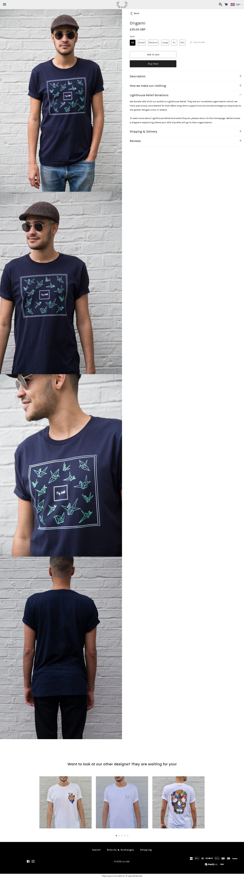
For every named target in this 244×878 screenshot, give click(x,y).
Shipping (146, 849)
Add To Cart (153, 54)
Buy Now (153, 63)
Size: (132, 36)
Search (96, 849)
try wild (125, 861)
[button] (116, 835)
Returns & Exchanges (120, 849)
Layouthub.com (135, 876)
